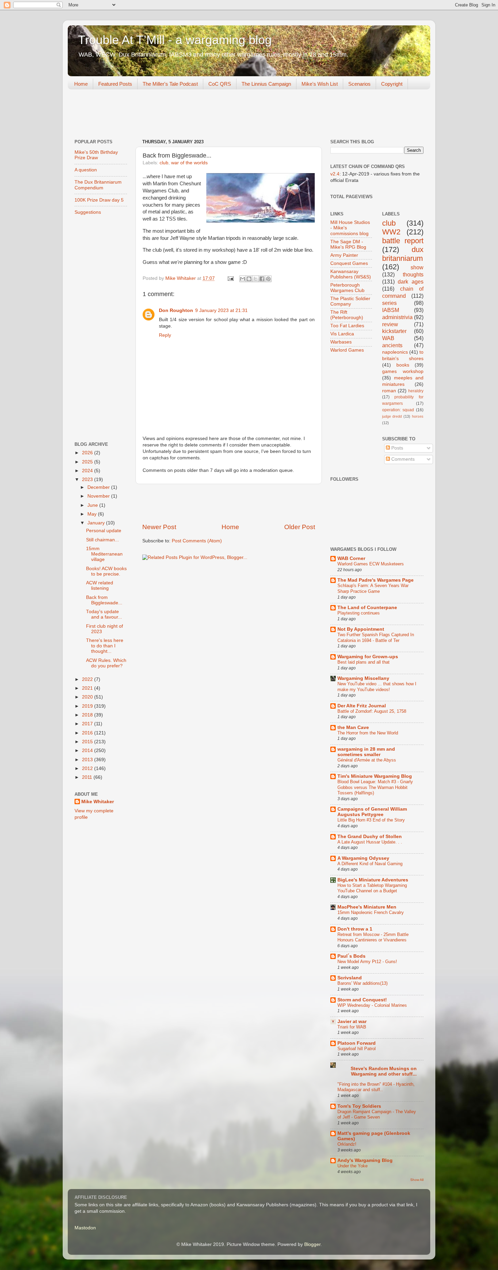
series (389, 303)
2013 (88, 759)
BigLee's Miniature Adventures (372, 879)
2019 (88, 706)
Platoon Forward (356, 1043)
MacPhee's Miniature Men (366, 907)
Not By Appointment (360, 629)
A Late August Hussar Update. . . (369, 842)
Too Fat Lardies (347, 325)
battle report (403, 240)
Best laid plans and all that (363, 662)
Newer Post (159, 526)
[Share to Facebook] (261, 278)
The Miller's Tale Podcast (170, 84)
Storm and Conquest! (362, 999)
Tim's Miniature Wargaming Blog (374, 776)
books (402, 365)
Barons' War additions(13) (362, 983)
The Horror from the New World (367, 732)
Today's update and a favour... (104, 614)
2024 (88, 470)
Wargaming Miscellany (363, 678)
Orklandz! (346, 1144)
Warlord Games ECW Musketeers (370, 563)
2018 (88, 714)
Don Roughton (176, 310)
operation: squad (398, 410)
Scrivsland (349, 977)
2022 (88, 679)
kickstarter (394, 331)
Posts (396, 448)
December (99, 487)
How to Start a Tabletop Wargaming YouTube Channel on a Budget (372, 888)
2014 (88, 750)
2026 (88, 452)
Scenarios (359, 84)
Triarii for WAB (351, 1026)
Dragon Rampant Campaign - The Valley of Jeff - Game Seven (376, 1114)
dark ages (410, 281)
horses (417, 416)
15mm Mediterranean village (104, 554)
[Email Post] (230, 278)
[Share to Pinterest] (268, 278)
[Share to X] (255, 278)
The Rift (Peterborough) (346, 315)
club (164, 162)
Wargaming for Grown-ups (367, 656)
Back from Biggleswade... (104, 600)
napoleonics (395, 352)
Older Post (299, 526)
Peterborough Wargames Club (347, 288)
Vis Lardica (342, 333)
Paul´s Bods (351, 956)
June (93, 505)
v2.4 (334, 173)
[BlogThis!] (249, 278)
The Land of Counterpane (367, 607)
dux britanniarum (403, 254)
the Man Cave (353, 727)
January (96, 522)
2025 (88, 461)
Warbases (341, 342)
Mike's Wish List (320, 84)
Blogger (312, 1244)
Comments (402, 459)
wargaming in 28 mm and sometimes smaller (366, 752)
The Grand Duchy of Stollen (369, 836)
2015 (88, 741)
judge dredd (392, 416)
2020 (88, 697)
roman (389, 390)
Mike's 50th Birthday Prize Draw (96, 155)
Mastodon (85, 1227)
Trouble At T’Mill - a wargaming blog (175, 40)
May (92, 514)
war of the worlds (189, 162)
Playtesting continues (358, 613)
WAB (388, 338)
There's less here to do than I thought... (104, 646)
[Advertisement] (191, 115)
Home (81, 84)
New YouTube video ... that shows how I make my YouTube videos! (376, 686)
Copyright (391, 84)
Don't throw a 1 (354, 929)
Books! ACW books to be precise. (106, 571)
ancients (392, 345)
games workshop (403, 371)
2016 (88, 732)
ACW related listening (99, 585)
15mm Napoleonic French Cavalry (370, 912)
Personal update (103, 530)
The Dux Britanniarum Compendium (98, 185)
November (99, 496)
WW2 (391, 232)
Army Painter (344, 255)
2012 (88, 768)
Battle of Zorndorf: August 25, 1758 (371, 711)
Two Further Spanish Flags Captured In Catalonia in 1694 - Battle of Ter (375, 637)
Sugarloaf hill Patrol (356, 1048)
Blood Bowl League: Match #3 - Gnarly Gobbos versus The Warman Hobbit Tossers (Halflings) (375, 787)
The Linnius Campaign (266, 84)
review (390, 324)
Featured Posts (115, 84)
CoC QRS (219, 84)
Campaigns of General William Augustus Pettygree (372, 812)
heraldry (415, 391)
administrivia (397, 317)
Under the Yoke (352, 1165)
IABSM (390, 310)
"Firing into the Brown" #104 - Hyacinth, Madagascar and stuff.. (376, 1087)
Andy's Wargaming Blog (365, 1160)
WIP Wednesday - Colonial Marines (372, 1005)
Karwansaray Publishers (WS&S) (350, 274)
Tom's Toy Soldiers (359, 1106)
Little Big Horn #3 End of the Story (371, 820)
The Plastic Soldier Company (350, 301)
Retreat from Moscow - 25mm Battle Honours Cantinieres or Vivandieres (373, 937)
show (417, 267)
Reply (165, 335)
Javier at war (352, 1021)
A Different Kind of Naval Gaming (369, 863)
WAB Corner (351, 558)
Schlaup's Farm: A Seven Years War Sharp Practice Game (373, 588)
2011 (88, 777)
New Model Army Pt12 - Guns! (367, 961)
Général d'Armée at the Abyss (366, 760)
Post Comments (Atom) (197, 540)
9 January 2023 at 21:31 (221, 310)
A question (86, 169)
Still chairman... (102, 539)
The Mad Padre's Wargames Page (375, 580)
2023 (88, 479)
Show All (416, 1180)
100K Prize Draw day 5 (99, 200)
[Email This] (242, 278)
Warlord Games (347, 350)
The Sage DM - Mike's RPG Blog (348, 244)
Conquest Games (349, 263)
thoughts (413, 274)
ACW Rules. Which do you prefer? (106, 663)
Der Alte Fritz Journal (361, 705)
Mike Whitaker (97, 801)
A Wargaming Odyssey (363, 858)
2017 (88, 723)
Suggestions (88, 212)
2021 (88, 688)
